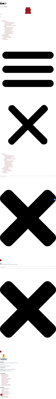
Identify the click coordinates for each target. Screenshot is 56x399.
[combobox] (28, 176)
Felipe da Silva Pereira (8, 29)
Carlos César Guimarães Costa (9, 23)
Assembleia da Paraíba (5, 375)
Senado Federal (4, 377)
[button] (28, 96)
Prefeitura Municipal (4, 374)
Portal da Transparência (5, 35)
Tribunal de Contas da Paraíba (6, 378)
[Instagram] (5, 4)
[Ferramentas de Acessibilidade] (1, 395)
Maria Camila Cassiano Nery (9, 31)
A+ (0, 6)
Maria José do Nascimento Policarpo (10, 25)
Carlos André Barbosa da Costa (9, 22)
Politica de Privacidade (6, 36)
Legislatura (3, 20)
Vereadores (5, 26)
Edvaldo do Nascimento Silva (9, 27)
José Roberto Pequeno (8, 30)
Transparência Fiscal (5, 389)
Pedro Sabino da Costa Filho (9, 33)
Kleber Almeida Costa (8, 24)
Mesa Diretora (5, 21)
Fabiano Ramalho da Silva (9, 28)
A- (2, 6)
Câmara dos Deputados (5, 376)
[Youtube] (3, 4)
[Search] (0, 260)
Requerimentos (5, 39)
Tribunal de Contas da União (6, 379)
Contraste (5, 6)
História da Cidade (6, 34)
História (3, 390)
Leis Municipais (4, 38)
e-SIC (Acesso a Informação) (7, 37)
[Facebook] (1, 4)
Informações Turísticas (5, 391)
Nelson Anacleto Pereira (8, 32)
